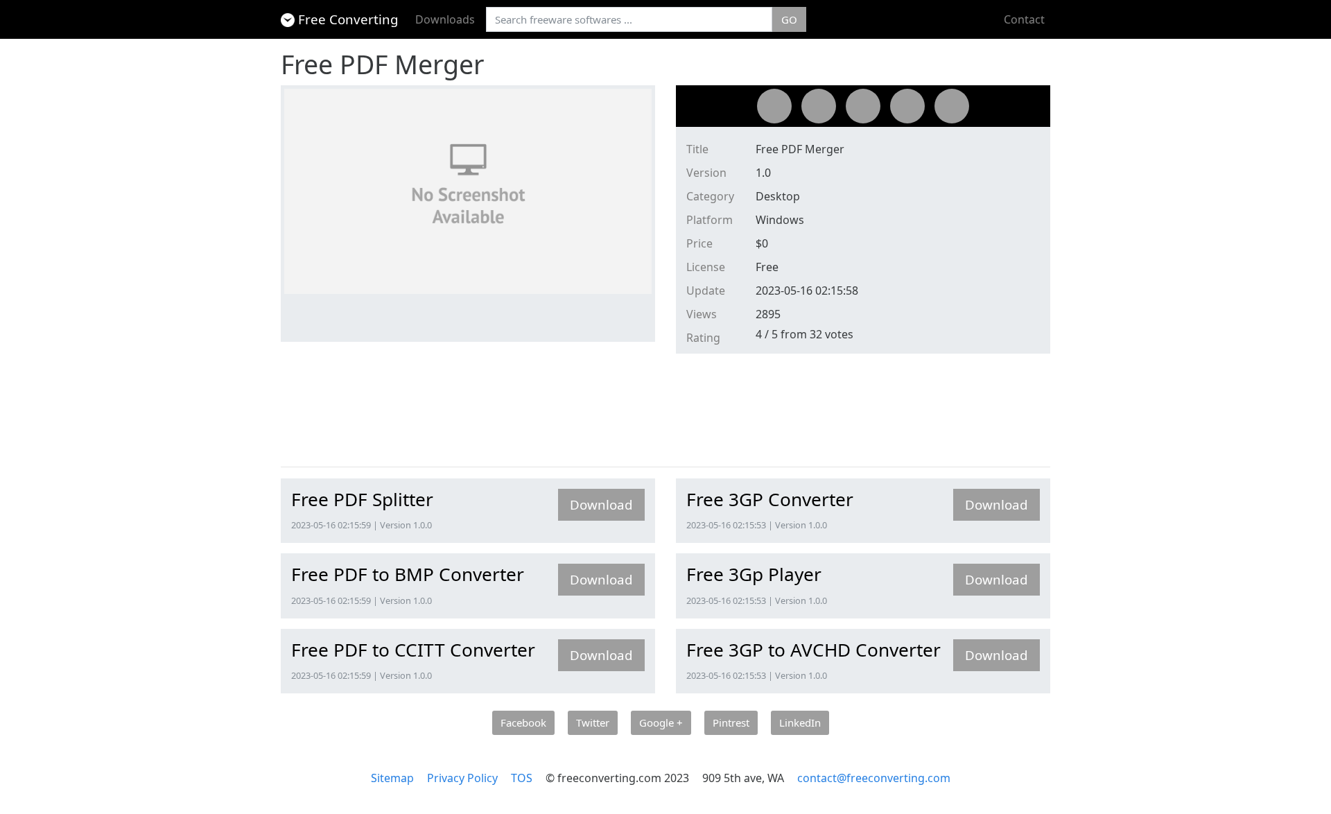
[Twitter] (818, 106)
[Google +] (863, 106)
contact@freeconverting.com (873, 778)
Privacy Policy (462, 778)
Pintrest (731, 722)
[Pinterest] (907, 106)
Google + (661, 722)
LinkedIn (800, 722)
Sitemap (392, 778)
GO (789, 19)
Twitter (592, 722)
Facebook (523, 722)
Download (601, 504)
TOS (521, 778)
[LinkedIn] (951, 106)
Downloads (445, 19)
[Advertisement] (533, 413)
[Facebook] (774, 106)
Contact (1024, 19)
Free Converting (348, 19)
